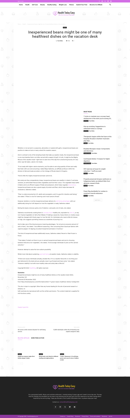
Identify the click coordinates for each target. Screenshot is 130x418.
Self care (35, 5)
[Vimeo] (108, 1)
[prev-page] (19, 363)
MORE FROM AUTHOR (37, 338)
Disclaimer (104, 416)
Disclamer (77, 416)
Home (21, 5)
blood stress (72, 185)
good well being (44, 254)
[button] (110, 5)
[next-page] (22, 363)
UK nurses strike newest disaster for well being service (32, 330)
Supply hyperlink (23, 307)
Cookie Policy (70, 416)
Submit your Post (81, 5)
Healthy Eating (51, 5)
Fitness (71, 5)
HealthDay (32, 268)
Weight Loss (63, 5)
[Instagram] (102, 1)
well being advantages (63, 201)
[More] (73, 45)
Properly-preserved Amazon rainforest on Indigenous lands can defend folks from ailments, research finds (97, 181)
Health (27, 5)
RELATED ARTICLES (23, 338)
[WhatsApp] (69, 45)
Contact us (62, 416)
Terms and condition (95, 416)
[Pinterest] (65, 45)
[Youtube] (111, 1)
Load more (97, 200)
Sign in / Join (21, 1)
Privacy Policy (85, 416)
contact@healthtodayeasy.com (68, 402)
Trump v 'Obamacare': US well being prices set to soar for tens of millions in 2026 (69, 358)
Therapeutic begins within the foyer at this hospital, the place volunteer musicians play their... (98, 139)
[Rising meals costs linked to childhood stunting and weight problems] (48, 348)
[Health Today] (65, 14)
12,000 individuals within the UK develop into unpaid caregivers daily (66, 330)
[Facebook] (99, 1)
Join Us (110, 416)
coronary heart (47, 212)
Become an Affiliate (96, 5)
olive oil (71, 212)
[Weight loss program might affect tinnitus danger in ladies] (27, 348)
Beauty (42, 5)
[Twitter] (105, 1)
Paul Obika (60, 40)
